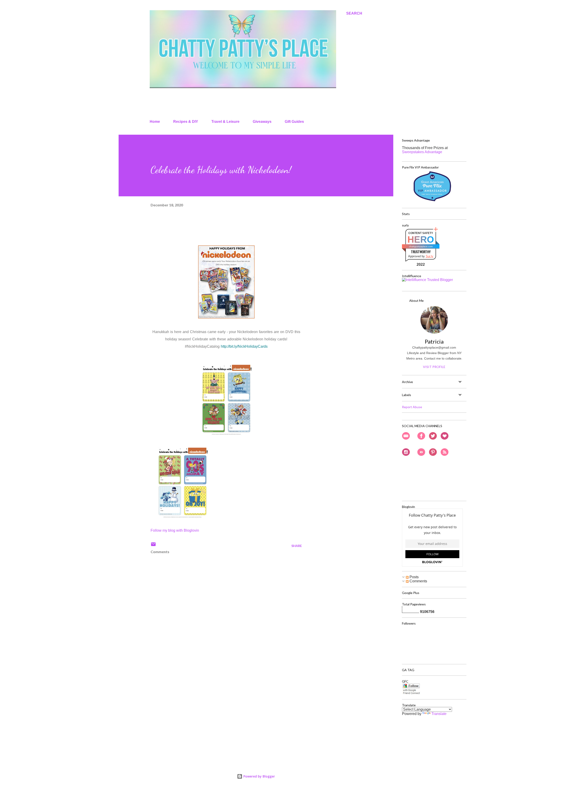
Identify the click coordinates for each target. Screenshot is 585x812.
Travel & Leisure (225, 122)
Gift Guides (294, 122)
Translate (439, 714)
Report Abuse (412, 407)
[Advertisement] (219, 704)
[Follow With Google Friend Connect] (411, 693)
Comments (418, 581)
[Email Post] (153, 546)
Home (155, 122)
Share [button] (296, 546)
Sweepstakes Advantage (422, 152)
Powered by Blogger (258, 776)
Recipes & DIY (185, 122)
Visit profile (434, 367)
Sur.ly (429, 256)
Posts (414, 577)
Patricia (434, 341)
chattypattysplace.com (421, 246)
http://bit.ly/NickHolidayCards (244, 346)
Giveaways (262, 122)
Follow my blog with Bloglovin (175, 530)
